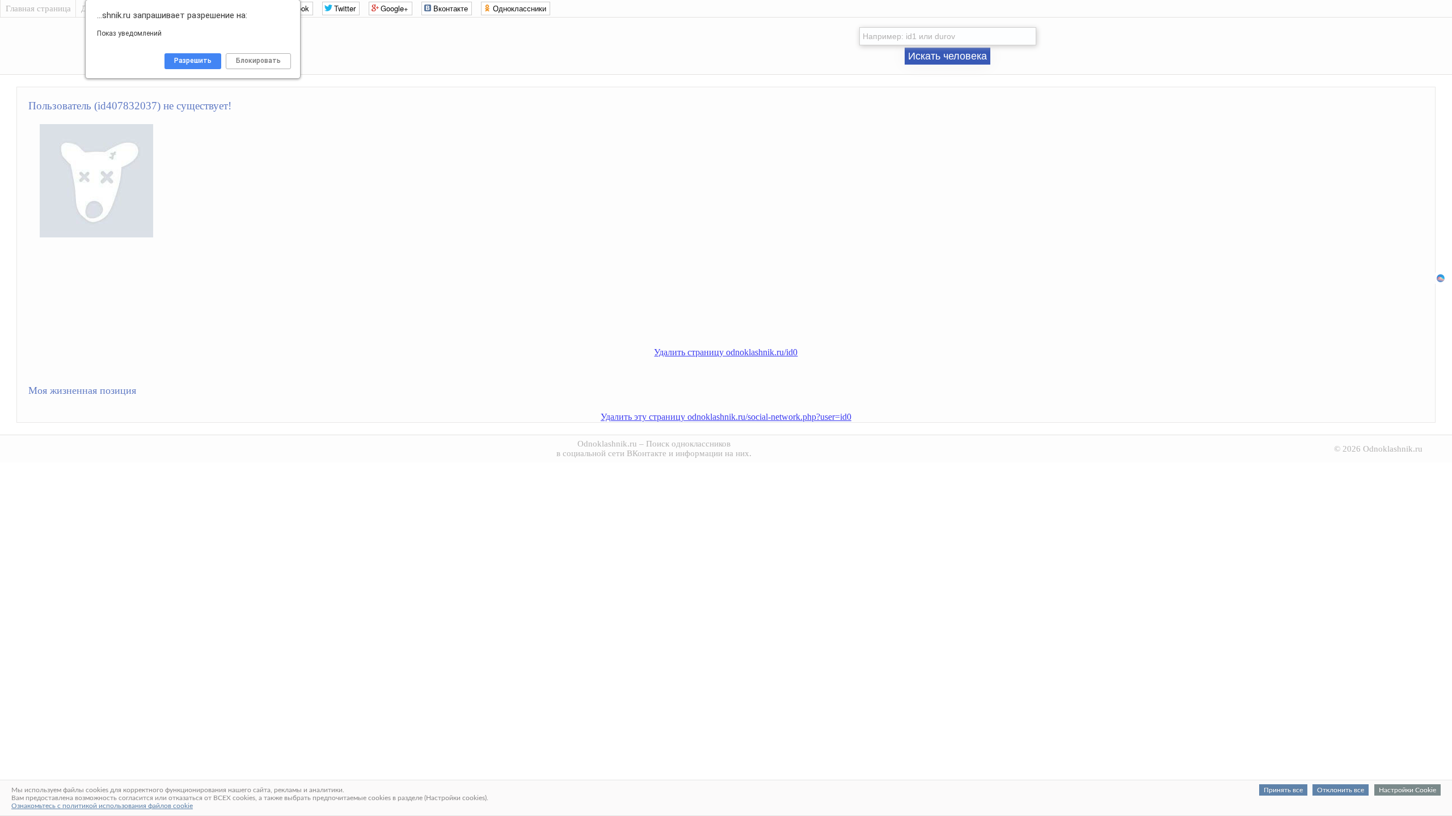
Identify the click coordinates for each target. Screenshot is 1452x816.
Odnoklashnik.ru (607, 443)
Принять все (1283, 790)
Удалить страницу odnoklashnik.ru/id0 (725, 352)
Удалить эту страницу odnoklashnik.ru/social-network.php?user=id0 (726, 417)
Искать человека (947, 56)
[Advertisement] (737, 309)
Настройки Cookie (1407, 790)
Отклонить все (1340, 790)
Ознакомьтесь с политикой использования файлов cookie (102, 805)
